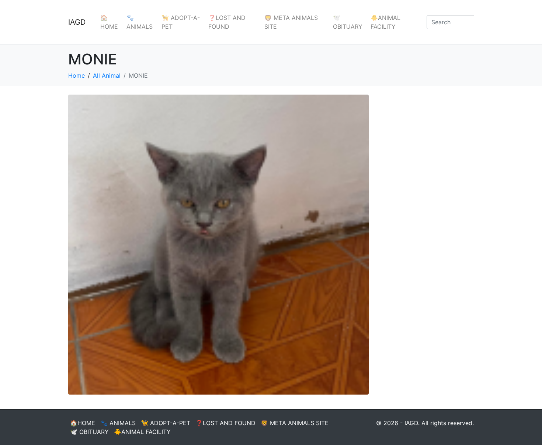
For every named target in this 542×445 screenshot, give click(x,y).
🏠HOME (109, 22)
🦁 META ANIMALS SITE (291, 22)
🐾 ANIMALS (139, 22)
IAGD (77, 22)
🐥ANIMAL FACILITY (385, 22)
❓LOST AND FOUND (227, 22)
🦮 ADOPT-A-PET (180, 22)
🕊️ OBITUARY (347, 22)
